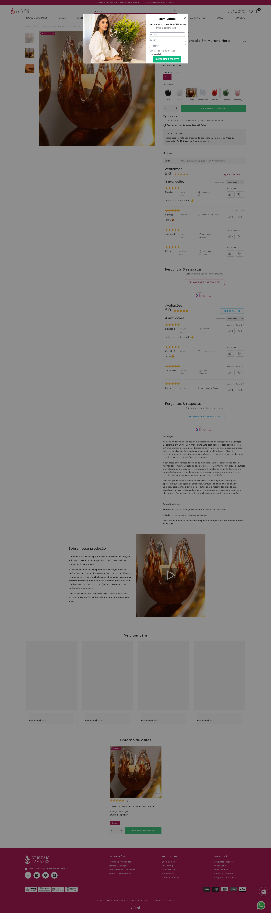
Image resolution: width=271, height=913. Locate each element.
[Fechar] (185, 17)
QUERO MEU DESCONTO (167, 59)
